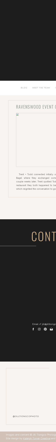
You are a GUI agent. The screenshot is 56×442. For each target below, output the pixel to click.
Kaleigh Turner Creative (36, 438)
